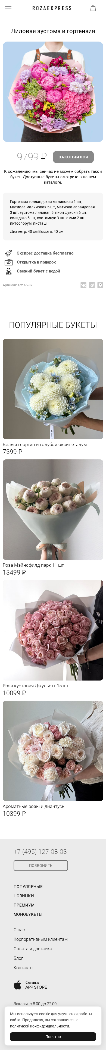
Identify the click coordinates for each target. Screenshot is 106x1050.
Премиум (24, 905)
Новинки (24, 896)
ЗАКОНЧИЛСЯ (73, 157)
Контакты (23, 967)
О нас (19, 929)
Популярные (28, 886)
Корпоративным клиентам (41, 939)
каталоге (52, 182)
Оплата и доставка (33, 948)
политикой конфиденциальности (39, 1026)
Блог (18, 958)
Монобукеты (28, 914)
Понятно (53, 1037)
